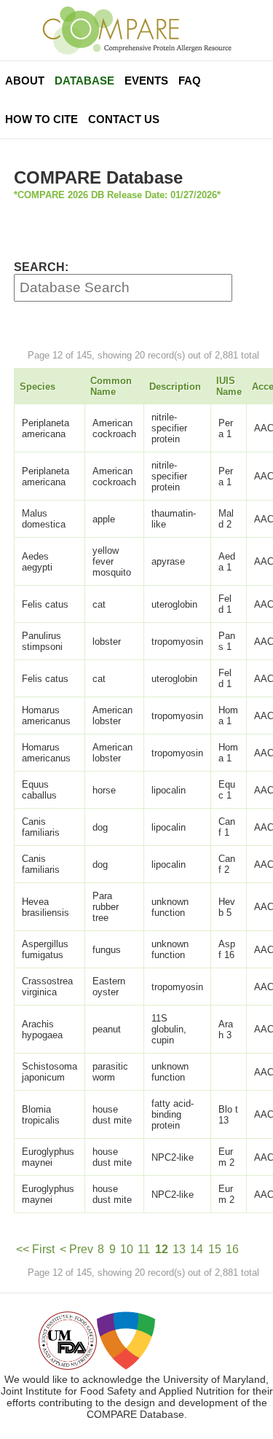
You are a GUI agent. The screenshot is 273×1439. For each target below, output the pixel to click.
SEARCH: (41, 267)
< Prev (76, 1249)
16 (232, 1249)
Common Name (111, 386)
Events (146, 80)
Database (84, 80)
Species (37, 386)
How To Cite (41, 119)
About (24, 80)
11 (144, 1249)
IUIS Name (229, 386)
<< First (35, 1249)
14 (196, 1249)
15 (214, 1249)
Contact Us (123, 119)
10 (126, 1249)
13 (179, 1249)
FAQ (189, 80)
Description (175, 386)
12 (161, 1249)
